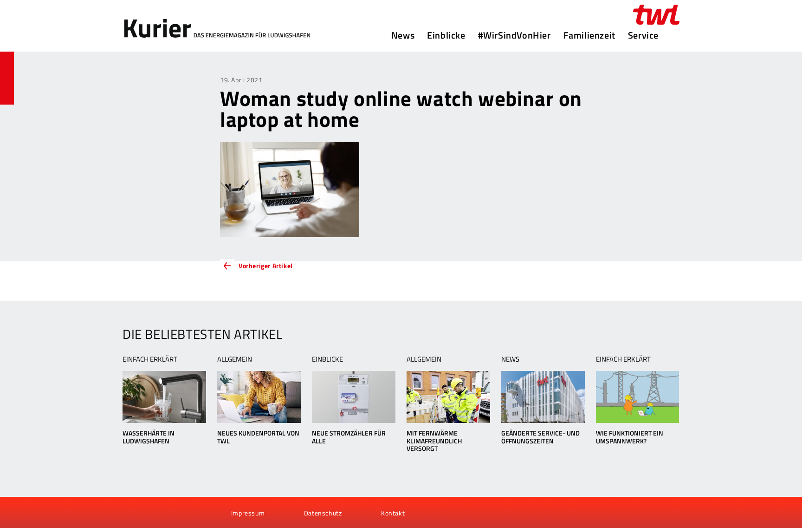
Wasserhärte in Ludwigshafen (149, 437)
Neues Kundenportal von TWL (258, 437)
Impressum (248, 513)
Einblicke (446, 35)
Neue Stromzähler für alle (349, 437)
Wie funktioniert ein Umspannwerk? (629, 437)
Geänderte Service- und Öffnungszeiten (540, 437)
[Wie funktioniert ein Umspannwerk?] (637, 397)
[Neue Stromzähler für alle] (353, 397)
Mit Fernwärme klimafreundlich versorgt (434, 441)
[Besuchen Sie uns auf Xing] (163, 512)
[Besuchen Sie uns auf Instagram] (179, 512)
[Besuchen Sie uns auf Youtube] (148, 512)
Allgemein (234, 359)
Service (643, 35)
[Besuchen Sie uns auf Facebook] (132, 512)
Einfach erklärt (150, 359)
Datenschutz (323, 513)
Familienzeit (589, 35)
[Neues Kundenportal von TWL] (258, 397)
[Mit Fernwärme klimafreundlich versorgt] (448, 397)
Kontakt (393, 513)
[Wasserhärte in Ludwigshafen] (164, 397)
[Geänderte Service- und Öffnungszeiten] (542, 397)
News (402, 35)
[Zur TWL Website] (656, 15)
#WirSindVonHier (514, 35)
